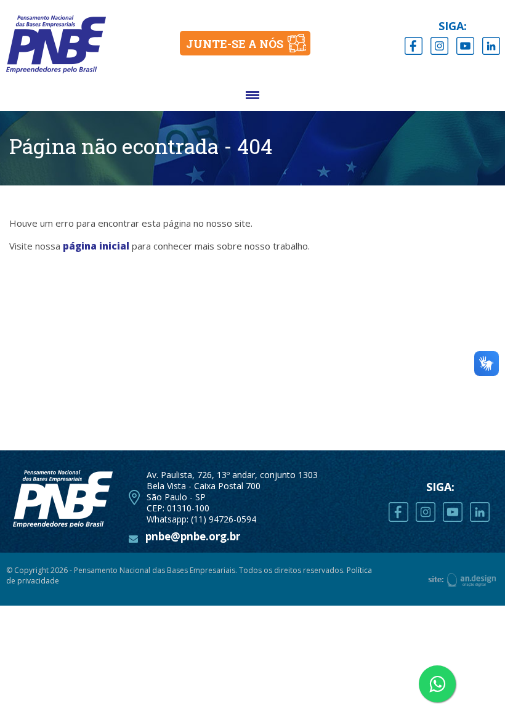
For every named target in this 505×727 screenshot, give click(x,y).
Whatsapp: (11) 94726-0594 (201, 519)
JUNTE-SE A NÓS (234, 43)
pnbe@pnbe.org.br (192, 536)
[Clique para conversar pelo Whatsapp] (437, 683)
